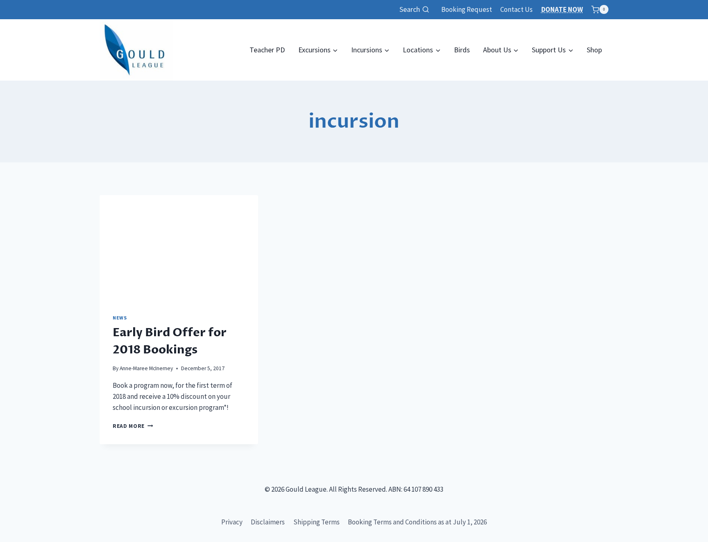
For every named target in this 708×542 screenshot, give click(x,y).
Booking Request (466, 9)
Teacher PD (267, 49)
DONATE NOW (562, 9)
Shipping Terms (316, 521)
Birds (462, 49)
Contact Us (516, 9)
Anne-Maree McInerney (146, 368)
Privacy (232, 521)
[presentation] (179, 248)
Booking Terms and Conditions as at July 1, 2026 (417, 521)
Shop (594, 49)
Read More (133, 426)
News (120, 318)
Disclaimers (268, 521)
